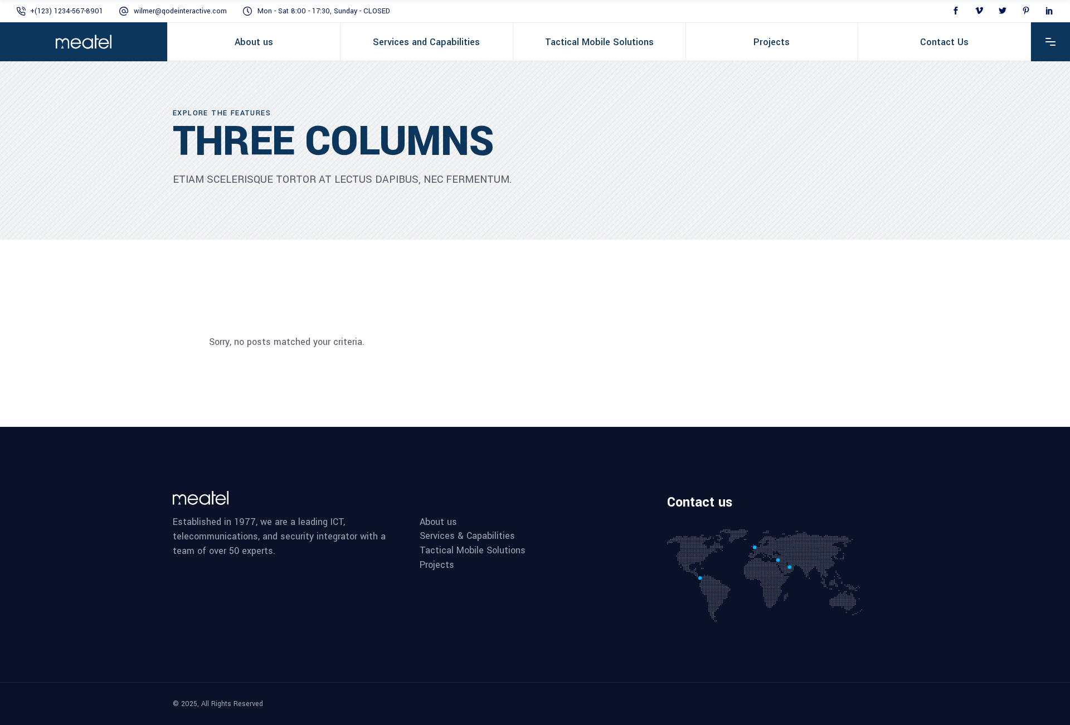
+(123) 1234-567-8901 (66, 11)
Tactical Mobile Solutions (473, 550)
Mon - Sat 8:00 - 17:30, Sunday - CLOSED (323, 11)
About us (438, 522)
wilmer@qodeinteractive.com (180, 11)
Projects (437, 565)
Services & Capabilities (467, 536)
